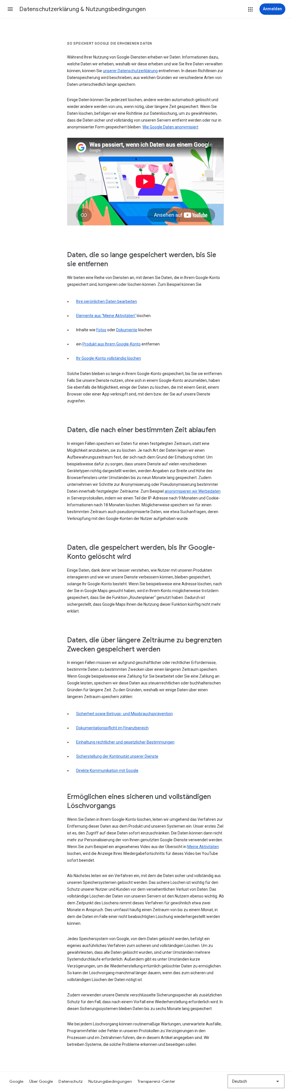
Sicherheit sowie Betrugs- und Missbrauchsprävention (124, 713)
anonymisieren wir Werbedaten (193, 491)
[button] (10, 9)
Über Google (41, 1081)
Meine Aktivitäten (203, 846)
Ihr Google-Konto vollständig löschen (108, 358)
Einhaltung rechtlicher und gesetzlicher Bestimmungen (125, 742)
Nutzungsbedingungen (110, 1081)
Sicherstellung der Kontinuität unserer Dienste (117, 756)
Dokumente (126, 330)
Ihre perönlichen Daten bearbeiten (106, 301)
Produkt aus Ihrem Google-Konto (111, 344)
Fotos (101, 330)
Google (16, 1081)
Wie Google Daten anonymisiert (170, 127)
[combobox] (256, 1081)
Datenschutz (71, 1081)
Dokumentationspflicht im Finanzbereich (112, 728)
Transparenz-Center (156, 1081)
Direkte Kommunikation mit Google (107, 770)
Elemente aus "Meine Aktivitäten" (106, 315)
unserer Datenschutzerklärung (130, 70)
